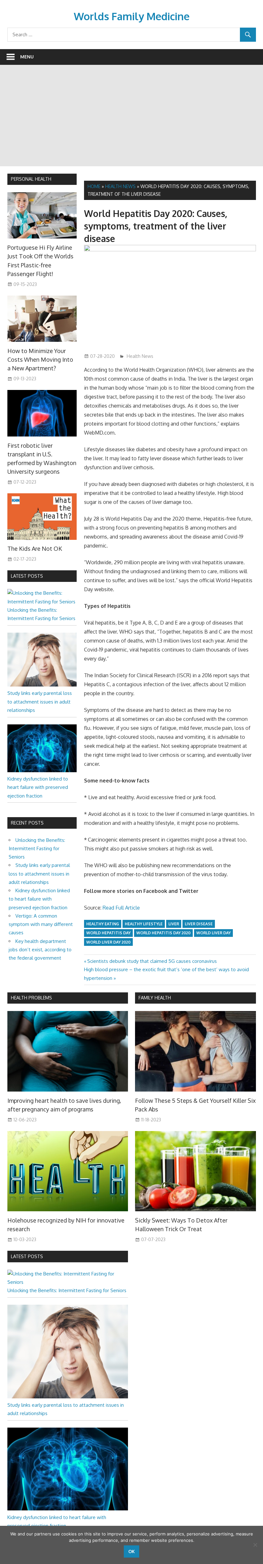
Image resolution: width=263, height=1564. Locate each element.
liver (173, 923)
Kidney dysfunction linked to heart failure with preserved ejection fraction (37, 787)
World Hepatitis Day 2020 (163, 932)
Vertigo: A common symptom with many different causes (41, 924)
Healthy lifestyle (144, 923)
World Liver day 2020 (108, 942)
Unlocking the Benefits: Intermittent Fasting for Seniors (37, 848)
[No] (255, 1545)
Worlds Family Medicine (132, 16)
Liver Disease (199, 923)
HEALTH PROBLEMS (31, 997)
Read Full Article (121, 907)
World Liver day (213, 932)
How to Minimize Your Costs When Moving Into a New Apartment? (40, 359)
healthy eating (102, 923)
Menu (27, 56)
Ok (131, 1551)
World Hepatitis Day (108, 932)
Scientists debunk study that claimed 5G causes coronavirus (152, 961)
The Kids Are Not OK (34, 548)
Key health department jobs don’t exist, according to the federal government (40, 949)
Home (94, 186)
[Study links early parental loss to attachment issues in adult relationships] (42, 685)
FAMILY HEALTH (155, 997)
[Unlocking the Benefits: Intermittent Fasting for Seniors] (42, 602)
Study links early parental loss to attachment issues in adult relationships (39, 701)
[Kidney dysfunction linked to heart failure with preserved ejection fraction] (42, 770)
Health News (120, 186)
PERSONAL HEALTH (31, 179)
